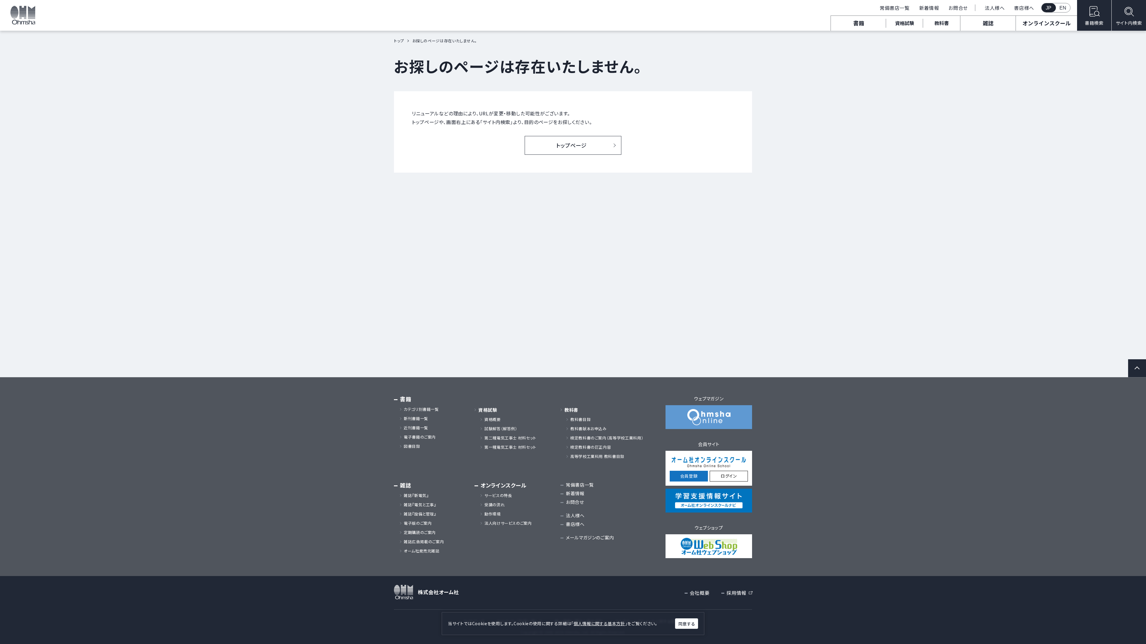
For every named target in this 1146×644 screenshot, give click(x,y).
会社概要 (700, 592)
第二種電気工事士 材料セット (510, 438)
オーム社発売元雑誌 (422, 551)
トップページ (571, 145)
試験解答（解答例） (500, 428)
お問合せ (958, 7)
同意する (686, 624)
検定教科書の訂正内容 (590, 447)
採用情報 (739, 593)
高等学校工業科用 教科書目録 (597, 456)
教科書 (941, 23)
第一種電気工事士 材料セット (510, 447)
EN (1063, 7)
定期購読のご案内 (420, 532)
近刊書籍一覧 (416, 428)
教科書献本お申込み (588, 428)
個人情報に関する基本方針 (599, 623)
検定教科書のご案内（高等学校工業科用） (606, 438)
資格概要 (492, 419)
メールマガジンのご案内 (590, 537)
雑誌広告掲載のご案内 (426, 541)
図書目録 (412, 446)
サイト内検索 (1129, 23)
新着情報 (929, 7)
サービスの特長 (498, 495)
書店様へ (1024, 7)
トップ (399, 41)
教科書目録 (580, 419)
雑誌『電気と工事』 (420, 504)
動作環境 (492, 514)
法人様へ (995, 7)
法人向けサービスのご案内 (508, 523)
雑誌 (988, 23)
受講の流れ (494, 504)
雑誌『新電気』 (416, 495)
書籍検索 (1094, 23)
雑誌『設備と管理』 (420, 514)
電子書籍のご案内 (420, 437)
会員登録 (689, 476)
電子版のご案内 (418, 523)
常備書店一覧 (895, 7)
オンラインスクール (1046, 23)
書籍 (858, 23)
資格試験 (904, 23)
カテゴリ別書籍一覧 (421, 409)
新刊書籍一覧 (416, 418)
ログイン (729, 476)
